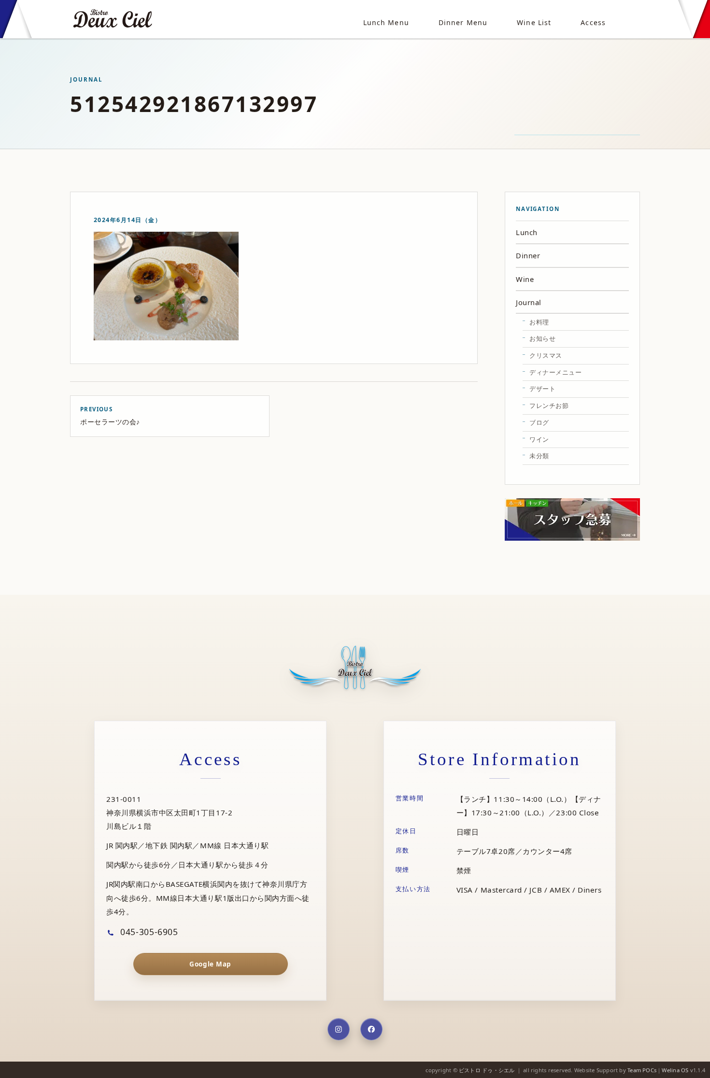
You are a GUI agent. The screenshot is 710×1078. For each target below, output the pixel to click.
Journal (528, 302)
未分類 (539, 455)
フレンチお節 (548, 405)
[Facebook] (371, 1029)
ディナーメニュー (555, 372)
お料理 (539, 322)
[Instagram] (338, 1029)
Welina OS (675, 1070)
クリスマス (545, 355)
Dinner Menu (463, 22)
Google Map (210, 964)
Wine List (534, 22)
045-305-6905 (148, 932)
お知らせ (542, 338)
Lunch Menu (386, 22)
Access (593, 22)
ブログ (539, 422)
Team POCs (641, 1070)
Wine (525, 279)
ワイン (539, 439)
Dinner (528, 255)
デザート (542, 388)
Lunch (527, 232)
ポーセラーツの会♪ (110, 416)
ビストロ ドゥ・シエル (486, 1070)
